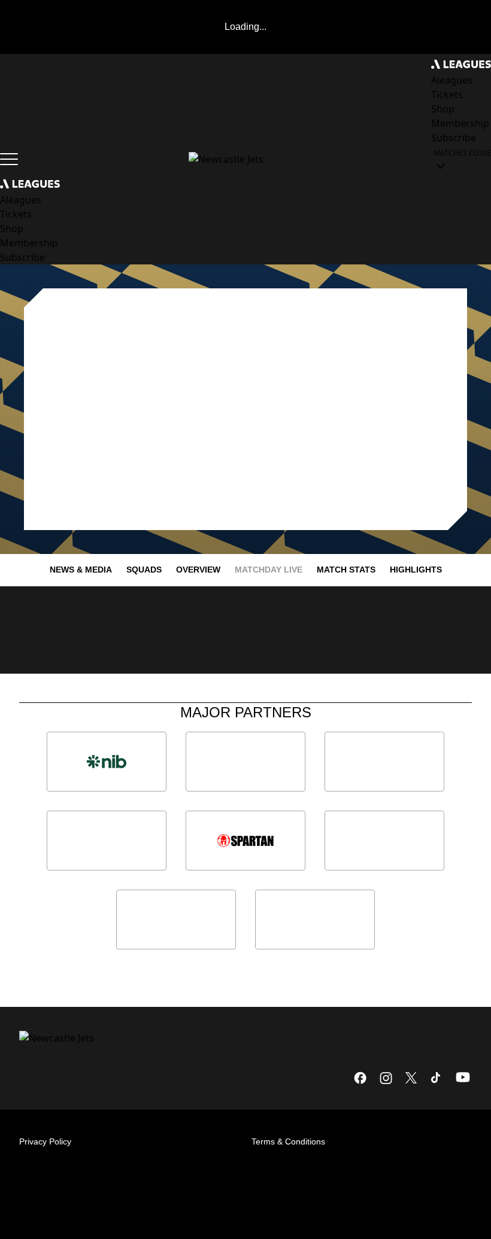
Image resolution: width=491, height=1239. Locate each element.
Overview (198, 569)
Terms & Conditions (288, 1141)
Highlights (416, 569)
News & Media (81, 569)
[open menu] (9, 159)
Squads (144, 569)
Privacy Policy (45, 1141)
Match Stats (346, 569)
